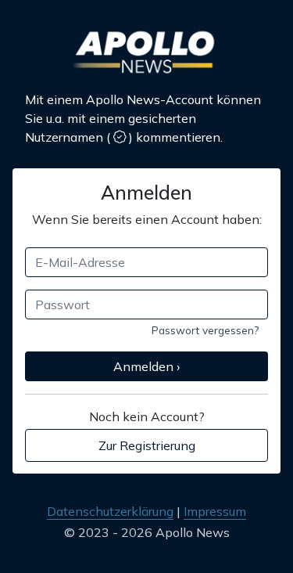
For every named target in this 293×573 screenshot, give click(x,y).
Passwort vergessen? (205, 330)
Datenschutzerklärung (110, 511)
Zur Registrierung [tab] (146, 445)
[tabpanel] (146, 303)
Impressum (215, 511)
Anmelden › (146, 366)
